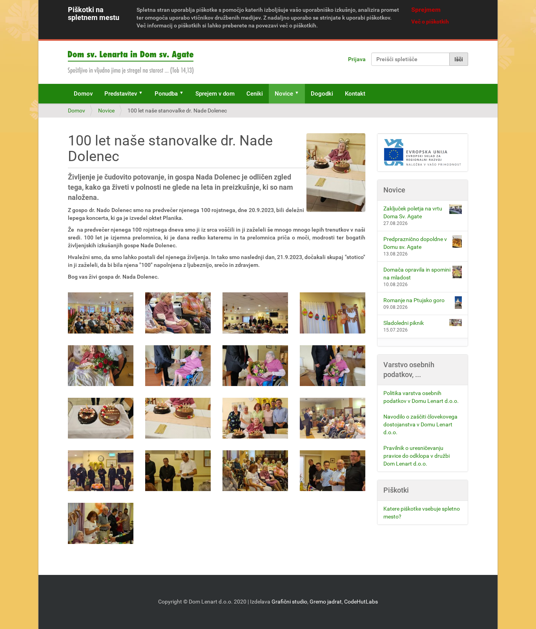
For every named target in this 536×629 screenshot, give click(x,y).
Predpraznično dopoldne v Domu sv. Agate (415, 243)
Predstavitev (120, 93)
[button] (143, 93)
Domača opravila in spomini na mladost (416, 273)
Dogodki (322, 93)
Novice (284, 93)
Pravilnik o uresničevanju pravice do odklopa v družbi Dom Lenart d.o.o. (416, 456)
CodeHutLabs (361, 601)
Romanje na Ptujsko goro (414, 300)
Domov (83, 93)
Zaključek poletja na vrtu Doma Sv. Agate (412, 212)
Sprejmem (426, 9)
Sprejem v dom (215, 93)
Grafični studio (289, 601)
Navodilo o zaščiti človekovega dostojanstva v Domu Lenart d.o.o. (420, 424)
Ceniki (254, 93)
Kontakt (355, 93)
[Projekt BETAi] (422, 152)
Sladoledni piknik (403, 323)
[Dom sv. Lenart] (130, 62)
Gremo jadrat (326, 601)
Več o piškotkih (430, 21)
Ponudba (166, 93)
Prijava (357, 59)
